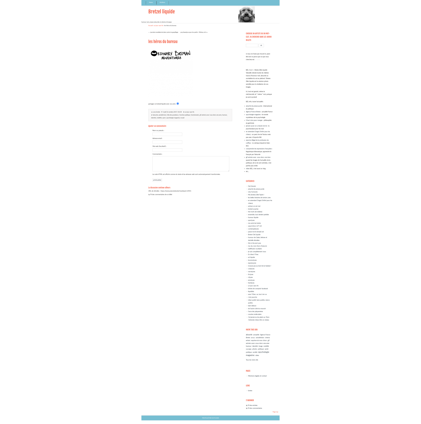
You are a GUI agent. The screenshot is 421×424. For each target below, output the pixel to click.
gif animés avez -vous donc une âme (258, 157)
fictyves (250, 274)
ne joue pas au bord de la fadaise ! (259, 266)
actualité (256, 335)
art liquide (251, 257)
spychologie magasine (173, 118)
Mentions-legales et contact (257, 376)
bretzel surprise (253, 209)
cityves (250, 277)
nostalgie (249, 349)
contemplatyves (253, 229)
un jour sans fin (158, 25)
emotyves (251, 280)
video (248, 168)
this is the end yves (254, 243)
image (261, 346)
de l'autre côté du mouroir (257, 308)
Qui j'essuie (252, 186)
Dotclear (215, 418)
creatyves (251, 269)
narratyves (251, 271)
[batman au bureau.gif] (170, 99)
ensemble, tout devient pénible (258, 214)
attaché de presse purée (254, 106)
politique (261, 349)
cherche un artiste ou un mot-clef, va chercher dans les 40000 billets (259, 36)
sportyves (251, 220)
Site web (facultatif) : (160, 146)
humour (224, 115)
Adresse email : (158, 138)
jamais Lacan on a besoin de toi (256, 126)
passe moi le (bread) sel (256, 232)
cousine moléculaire (254, 314)
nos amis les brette (254, 223)
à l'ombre (257, 59)
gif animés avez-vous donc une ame (211, 115)
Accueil (150, 25)
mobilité (159, 118)
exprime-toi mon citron (259, 340)
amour (253, 337)
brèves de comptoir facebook (258, 288)
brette (250, 390)
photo (254, 349)
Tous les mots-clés (252, 360)
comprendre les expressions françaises (259, 149)
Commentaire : (157, 154)
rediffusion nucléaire (255, 249)
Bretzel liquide (161, 12)
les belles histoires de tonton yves (259, 197)
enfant (248, 340)
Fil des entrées (252, 405)
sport (164, 118)
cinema (267, 337)
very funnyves (253, 192)
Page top (275, 412)
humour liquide (253, 217)
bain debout (252, 306)
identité (153, 118)
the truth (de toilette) (255, 212)
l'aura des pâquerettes (255, 311)
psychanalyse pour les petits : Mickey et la (193, 32)
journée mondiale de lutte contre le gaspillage (164, 32)
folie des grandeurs (173, 115)
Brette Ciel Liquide (254, 234)
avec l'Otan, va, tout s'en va (257, 294)
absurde (155, 115)
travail (182, 118)
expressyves (252, 263)
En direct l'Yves (253, 254)
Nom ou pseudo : (158, 130)
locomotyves (252, 260)
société (255, 352)
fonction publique (184, 115)
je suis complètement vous (257, 251)
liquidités (251, 291)
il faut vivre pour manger (254, 120)
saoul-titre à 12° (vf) (255, 226)
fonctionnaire (195, 115)
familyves (251, 283)
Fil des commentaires (255, 408)
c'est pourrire (252, 297)
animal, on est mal (254, 206)
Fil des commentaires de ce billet (161, 194)
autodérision (162, 115)
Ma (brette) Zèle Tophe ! (256, 195)
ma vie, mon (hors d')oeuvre (257, 246)
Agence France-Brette (253, 112)
